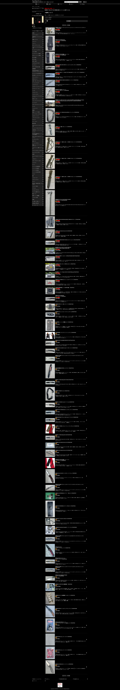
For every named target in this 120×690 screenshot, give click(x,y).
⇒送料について (49, 12)
